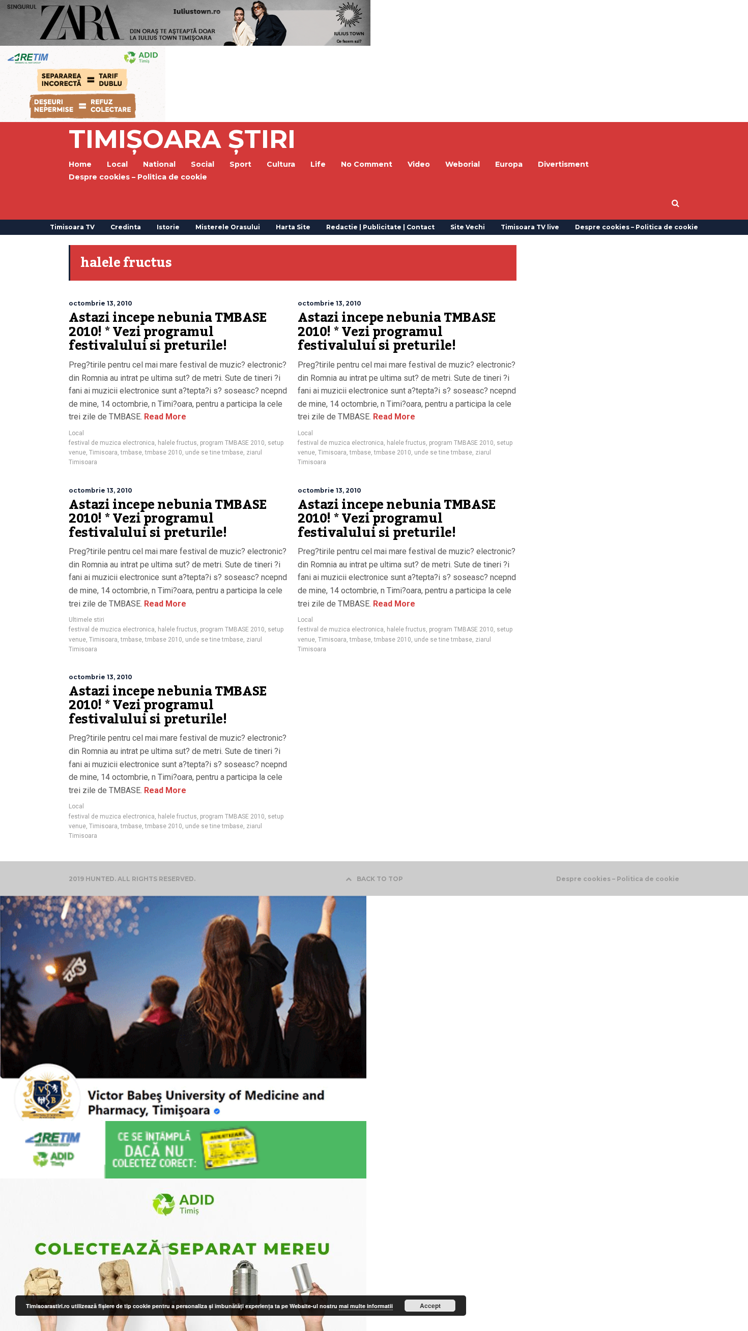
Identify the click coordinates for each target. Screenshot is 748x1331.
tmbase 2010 (163, 452)
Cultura (281, 164)
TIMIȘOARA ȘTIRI (182, 139)
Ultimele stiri (86, 619)
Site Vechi (467, 227)
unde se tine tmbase (214, 452)
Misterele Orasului (227, 227)
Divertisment (563, 164)
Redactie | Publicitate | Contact (380, 227)
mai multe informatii (366, 1306)
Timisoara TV (72, 227)
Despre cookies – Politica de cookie (138, 177)
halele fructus (177, 442)
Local (76, 433)
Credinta (125, 227)
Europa (509, 164)
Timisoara (103, 452)
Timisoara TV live (530, 227)
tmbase (131, 452)
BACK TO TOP (380, 879)
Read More (164, 416)
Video (419, 164)
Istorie (168, 227)
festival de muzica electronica (112, 442)
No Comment (366, 164)
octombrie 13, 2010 (100, 303)
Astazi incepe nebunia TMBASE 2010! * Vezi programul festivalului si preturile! (168, 331)
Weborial (462, 164)
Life (318, 164)
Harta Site (293, 227)
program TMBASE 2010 (232, 442)
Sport (240, 164)
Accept (430, 1305)
